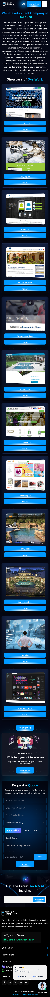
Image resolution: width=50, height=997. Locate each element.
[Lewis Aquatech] (25, 581)
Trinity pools (25, 548)
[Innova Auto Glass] (25, 315)
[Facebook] (4, 982)
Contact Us (34, 4)
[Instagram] (9, 982)
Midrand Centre (25, 282)
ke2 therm (25, 123)
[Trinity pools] (25, 528)
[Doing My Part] (25, 155)
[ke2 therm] (25, 102)
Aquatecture (25, 389)
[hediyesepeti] (25, 474)
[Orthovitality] (25, 421)
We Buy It (25, 229)
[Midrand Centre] (25, 262)
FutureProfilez (12, 967)
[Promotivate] (25, 634)
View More (25, 727)
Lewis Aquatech (25, 602)
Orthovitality (25, 442)
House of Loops (25, 708)
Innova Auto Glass (25, 336)
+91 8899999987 (13, 970)
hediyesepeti (25, 495)
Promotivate (25, 655)
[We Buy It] (25, 208)
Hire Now (25, 770)
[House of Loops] (25, 687)
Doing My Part (25, 176)
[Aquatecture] (25, 368)
